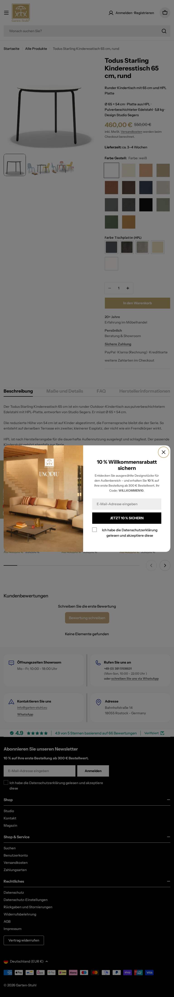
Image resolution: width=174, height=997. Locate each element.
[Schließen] (163, 452)
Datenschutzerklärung (139, 530)
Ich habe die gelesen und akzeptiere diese (129, 532)
